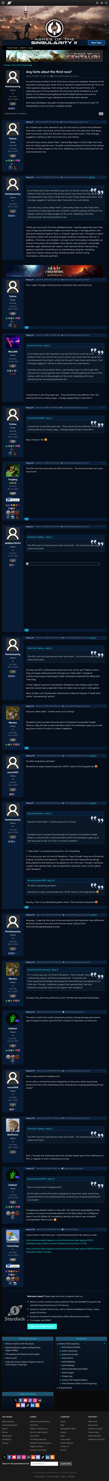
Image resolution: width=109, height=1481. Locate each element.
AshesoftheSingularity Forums (66, 76)
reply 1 (47, 345)
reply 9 (48, 813)
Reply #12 (30, 914)
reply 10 (51, 880)
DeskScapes (7, 1436)
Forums (63, 1450)
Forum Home (12, 47)
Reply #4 (30, 335)
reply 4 (48, 418)
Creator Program (66, 1443)
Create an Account (95, 1428)
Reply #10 (30, 755)
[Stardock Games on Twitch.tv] (30, 1400)
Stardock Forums (71, 1229)
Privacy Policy (40, 1476)
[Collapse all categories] (104, 1343)
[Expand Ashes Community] (60, 1351)
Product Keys (93, 1432)
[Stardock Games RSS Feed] (37, 1405)
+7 (13, 789)
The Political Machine (38, 1439)
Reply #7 (30, 526)
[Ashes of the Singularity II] (54, 31)
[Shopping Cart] (102, 3)
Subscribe (66, 1463)
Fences (5, 1432)
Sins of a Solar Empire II (39, 1432)
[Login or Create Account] (97, 3)
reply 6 (48, 537)
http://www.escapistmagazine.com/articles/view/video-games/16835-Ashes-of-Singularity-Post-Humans (65, 1250)
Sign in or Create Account (42, 1326)
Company (65, 1416)
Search (23, 47)
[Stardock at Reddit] (18, 1405)
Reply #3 (30, 279)
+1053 (12, 1259)
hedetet (13, 1028)
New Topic (96, 42)
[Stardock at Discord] (23, 1405)
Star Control (34, 1436)
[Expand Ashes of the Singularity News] (60, 1380)
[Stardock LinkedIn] (32, 1405)
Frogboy (12, 479)
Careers (63, 1432)
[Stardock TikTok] (27, 1405)
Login (30, 47)
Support (92, 1416)
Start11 (4, 1428)
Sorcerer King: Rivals (38, 1450)
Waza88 (12, 351)
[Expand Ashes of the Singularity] (57, 1344)
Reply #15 (30, 1070)
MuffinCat (12, 1134)
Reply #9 (30, 706)
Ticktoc (13, 138)
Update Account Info (96, 1439)
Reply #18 (30, 1229)
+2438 (12, 493)
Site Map (71, 1476)
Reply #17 (30, 1168)
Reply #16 (30, 1118)
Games (33, 1416)
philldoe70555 (13, 543)
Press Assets (65, 1439)
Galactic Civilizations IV (39, 1428)
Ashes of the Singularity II (40, 1421)
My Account (93, 1425)
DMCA (63, 1476)
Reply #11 (30, 803)
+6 (13, 365)
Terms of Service (53, 1476)
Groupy (5, 1443)
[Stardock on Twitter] (15, 1400)
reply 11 (54, 969)
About (62, 1421)
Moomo (13, 722)
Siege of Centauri (36, 1446)
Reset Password (94, 1436)
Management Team (68, 1428)
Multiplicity (6, 1439)
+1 (13, 103)
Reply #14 (30, 1012)
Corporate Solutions (10, 1425)
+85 (12, 155)
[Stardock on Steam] (39, 1400)
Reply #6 (30, 463)
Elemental (34, 1425)
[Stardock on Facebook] (20, 1400)
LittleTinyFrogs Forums (74, 1012)
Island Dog (12, 1246)
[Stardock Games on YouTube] (25, 1400)
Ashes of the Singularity (20, 65)
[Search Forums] (106, 3)
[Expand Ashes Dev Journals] (60, 1354)
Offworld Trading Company (40, 1443)
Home (6, 65)
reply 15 (51, 1178)
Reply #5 (30, 407)
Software (7, 1416)
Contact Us (64, 1446)
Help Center (92, 1421)
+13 (12, 739)
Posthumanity (12, 86)
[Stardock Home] (9, 3)
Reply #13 (30, 962)
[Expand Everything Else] (57, 1388)
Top (103, 122)
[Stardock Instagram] (35, 1400)
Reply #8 (30, 637)
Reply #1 (29, 122)
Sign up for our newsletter (15, 1463)
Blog (62, 1425)
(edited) (92, 177)
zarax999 (12, 772)
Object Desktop (8, 1421)
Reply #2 (30, 177)
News (62, 1436)
